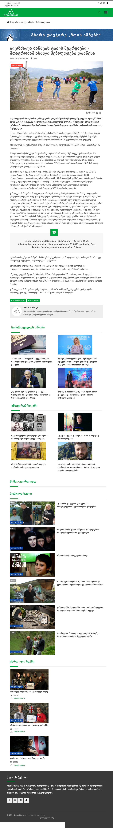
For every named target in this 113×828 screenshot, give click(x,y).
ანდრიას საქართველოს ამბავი (72, 555)
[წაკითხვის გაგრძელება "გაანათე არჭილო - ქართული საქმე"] (29, 745)
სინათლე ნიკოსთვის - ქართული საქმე (29, 692)
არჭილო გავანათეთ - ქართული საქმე (29, 725)
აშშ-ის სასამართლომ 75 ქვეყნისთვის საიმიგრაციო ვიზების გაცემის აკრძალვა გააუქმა (31, 362)
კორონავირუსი (18, 300)
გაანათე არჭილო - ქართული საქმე (27, 758)
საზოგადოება (17, 65)
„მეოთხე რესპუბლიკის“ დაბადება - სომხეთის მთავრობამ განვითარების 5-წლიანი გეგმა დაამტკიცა (31, 395)
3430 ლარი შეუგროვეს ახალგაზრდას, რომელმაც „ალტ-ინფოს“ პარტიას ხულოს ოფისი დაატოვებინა (79, 467)
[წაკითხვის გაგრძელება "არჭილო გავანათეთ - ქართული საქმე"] (29, 712)
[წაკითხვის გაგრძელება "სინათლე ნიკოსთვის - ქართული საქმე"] (29, 679)
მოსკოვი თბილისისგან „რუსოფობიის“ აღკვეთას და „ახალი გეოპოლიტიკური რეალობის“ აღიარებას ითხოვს (77, 362)
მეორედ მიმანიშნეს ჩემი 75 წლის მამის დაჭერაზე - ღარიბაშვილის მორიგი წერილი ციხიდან (77, 395)
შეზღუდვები (34, 300)
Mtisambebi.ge (30, 307)
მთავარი (13, 22)
